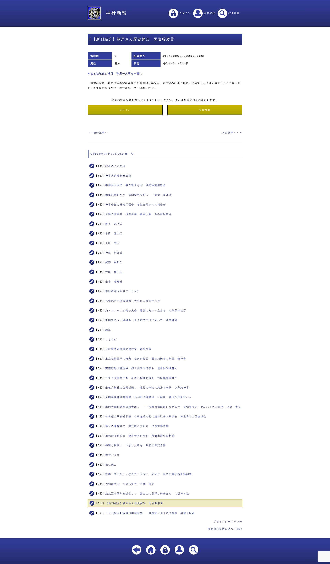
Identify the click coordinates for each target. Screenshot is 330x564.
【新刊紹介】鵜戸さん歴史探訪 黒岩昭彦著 (134, 503)
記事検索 (233, 13)
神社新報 (116, 13)
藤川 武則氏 (114, 223)
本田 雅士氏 (114, 233)
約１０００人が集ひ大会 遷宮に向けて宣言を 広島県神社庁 (145, 310)
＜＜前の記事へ (98, 132)
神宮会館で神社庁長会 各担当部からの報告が (135, 204)
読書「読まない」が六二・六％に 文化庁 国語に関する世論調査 (148, 474)
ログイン (184, 13)
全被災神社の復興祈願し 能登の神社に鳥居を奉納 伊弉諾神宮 (147, 387)
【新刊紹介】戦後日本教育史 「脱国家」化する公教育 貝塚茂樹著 (150, 513)
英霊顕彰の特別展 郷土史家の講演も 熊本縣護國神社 (141, 368)
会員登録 (209, 13)
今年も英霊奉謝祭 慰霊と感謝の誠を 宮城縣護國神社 (141, 378)
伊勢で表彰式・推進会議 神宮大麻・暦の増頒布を (138, 214)
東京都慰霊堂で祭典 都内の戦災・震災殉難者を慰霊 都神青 (145, 358)
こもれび (111, 339)
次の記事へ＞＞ (232, 132)
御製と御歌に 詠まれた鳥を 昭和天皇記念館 (135, 445)
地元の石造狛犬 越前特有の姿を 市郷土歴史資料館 (140, 435)
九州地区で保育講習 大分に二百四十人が (132, 300)
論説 (108, 329)
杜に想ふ (111, 464)
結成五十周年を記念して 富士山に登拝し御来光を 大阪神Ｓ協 (147, 493)
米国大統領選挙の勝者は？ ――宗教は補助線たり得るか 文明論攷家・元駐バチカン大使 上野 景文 (173, 406)
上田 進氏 (112, 243)
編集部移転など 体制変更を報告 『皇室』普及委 (138, 195)
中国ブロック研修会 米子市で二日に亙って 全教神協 (141, 320)
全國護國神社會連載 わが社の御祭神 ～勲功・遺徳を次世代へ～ (148, 397)
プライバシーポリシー (227, 521)
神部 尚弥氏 (114, 252)
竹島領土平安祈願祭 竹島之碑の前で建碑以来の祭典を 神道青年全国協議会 (155, 416)
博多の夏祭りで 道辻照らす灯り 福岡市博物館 (137, 426)
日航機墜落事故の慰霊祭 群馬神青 (128, 349)
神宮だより (112, 455)
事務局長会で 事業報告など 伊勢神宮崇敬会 (135, 185)
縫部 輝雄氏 (114, 262)
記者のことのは (115, 166)
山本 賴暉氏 (114, 281)
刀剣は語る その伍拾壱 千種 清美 (130, 483)
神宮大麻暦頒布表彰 (118, 175)
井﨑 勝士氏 (114, 272)
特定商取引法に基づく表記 (225, 528)
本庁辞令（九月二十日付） (122, 291)
